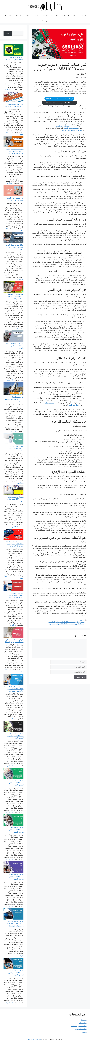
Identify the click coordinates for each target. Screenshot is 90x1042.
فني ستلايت (65, 15)
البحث (21, 30)
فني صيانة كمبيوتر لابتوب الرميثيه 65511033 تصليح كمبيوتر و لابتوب (66, 624)
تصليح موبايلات (49, 403)
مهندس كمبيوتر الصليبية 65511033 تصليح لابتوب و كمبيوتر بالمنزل (15, 973)
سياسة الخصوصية (80, 1029)
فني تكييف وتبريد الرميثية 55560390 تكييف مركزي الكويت (15, 499)
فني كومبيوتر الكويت (62, 126)
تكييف (57, 15)
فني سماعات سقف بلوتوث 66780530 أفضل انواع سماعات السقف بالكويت (15, 151)
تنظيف (27, 15)
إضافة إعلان (82, 1023)
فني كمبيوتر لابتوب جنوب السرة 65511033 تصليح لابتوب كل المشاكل (66, 622)
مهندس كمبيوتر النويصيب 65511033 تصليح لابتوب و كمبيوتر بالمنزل (15, 736)
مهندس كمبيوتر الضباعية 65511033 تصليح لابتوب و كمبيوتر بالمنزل (15, 783)
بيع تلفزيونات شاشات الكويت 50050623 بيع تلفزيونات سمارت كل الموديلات (14, 544)
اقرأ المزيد (7, 89)
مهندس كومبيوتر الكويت (71, 128)
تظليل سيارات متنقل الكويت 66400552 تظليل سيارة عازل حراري (13, 247)
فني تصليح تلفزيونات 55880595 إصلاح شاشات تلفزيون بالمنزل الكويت (15, 595)
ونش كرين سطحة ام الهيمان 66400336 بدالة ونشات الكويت (14, 346)
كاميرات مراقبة (45, 21)
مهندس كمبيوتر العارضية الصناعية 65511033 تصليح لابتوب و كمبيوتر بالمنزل (15, 923)
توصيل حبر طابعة (74, 405)
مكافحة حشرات (47, 15)
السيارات (83, 15)
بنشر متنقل (18, 15)
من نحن (84, 1032)
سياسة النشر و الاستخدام (78, 1026)
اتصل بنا (83, 1020)
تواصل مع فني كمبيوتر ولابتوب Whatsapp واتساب (59, 102)
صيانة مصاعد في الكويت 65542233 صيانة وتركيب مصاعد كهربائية (15, 296)
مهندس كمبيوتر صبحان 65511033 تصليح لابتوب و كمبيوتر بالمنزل (15, 876)
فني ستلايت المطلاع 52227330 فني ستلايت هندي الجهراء (14, 399)
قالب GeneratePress (34, 1039)
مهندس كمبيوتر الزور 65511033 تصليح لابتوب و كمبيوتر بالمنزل (15, 829)
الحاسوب (82, 620)
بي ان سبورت (36, 15)
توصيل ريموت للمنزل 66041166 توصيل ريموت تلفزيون (15, 448)
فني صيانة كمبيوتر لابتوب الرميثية (72, 130)
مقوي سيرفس (8, 15)
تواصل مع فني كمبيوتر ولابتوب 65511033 (59, 98)
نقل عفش (75, 15)
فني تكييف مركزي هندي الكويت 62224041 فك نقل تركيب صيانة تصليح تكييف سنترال (13, 689)
